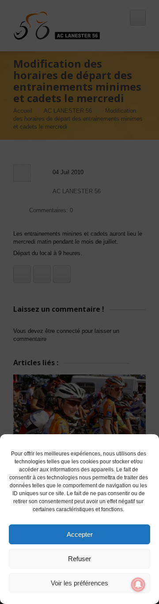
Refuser (79, 558)
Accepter (80, 534)
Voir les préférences (79, 583)
